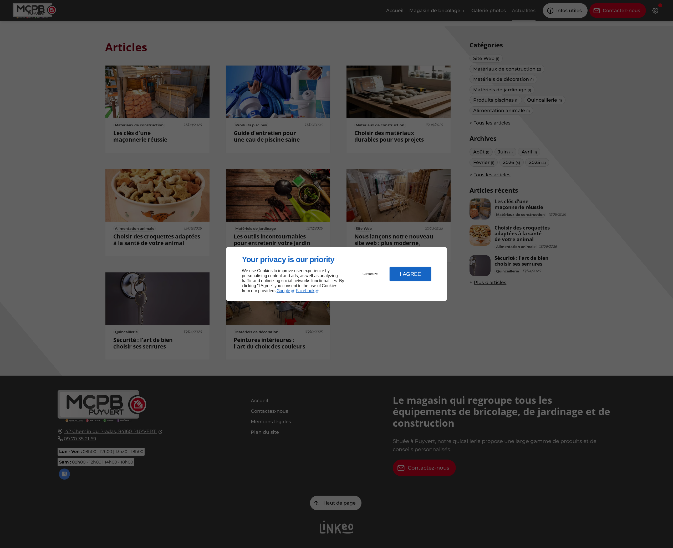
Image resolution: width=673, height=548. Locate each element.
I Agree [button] (410, 274)
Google (283, 290)
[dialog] (336, 274)
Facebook (305, 290)
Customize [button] (370, 274)
